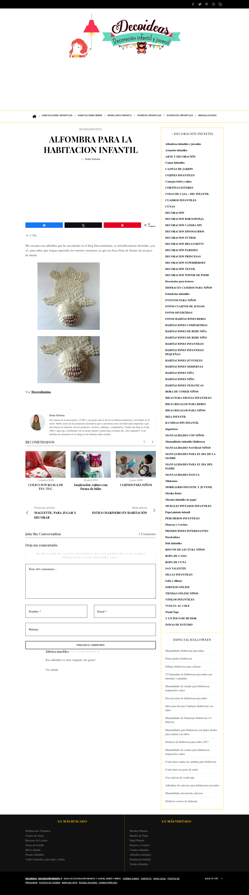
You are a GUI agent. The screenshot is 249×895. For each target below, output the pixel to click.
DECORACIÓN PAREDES (181, 250)
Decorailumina (41, 392)
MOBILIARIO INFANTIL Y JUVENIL (188, 487)
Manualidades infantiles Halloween (185, 441)
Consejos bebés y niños (178, 181)
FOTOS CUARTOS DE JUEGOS (185, 306)
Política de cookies (49, 883)
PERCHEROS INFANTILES (182, 518)
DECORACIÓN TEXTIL (90, 129)
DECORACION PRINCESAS (183, 256)
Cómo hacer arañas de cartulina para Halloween (190, 761)
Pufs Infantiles (173, 543)
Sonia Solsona (92, 159)
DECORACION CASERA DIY (183, 225)
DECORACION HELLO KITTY (184, 244)
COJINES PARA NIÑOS (136, 485)
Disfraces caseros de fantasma (181, 801)
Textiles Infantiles (139, 864)
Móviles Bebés (173, 493)
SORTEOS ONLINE (177, 587)
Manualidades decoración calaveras (184, 793)
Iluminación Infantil (140, 859)
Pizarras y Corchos (176, 524)
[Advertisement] (124, 81)
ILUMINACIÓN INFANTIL (182, 423)
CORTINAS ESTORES (179, 187)
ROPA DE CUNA (175, 562)
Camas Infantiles (175, 163)
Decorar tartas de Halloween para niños (186, 698)
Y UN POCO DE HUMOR (180, 618)
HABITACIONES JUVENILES (184, 360)
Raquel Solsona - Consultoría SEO (98, 883)
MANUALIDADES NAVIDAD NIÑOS (188, 448)
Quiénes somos (131, 879)
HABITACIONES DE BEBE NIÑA (186, 331)
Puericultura (172, 537)
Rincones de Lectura (36, 840)
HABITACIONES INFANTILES (184, 344)
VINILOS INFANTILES (179, 599)
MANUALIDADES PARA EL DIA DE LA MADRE (190, 456)
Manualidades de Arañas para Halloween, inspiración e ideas (187, 688)
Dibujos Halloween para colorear (183, 666)
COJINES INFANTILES (180, 175)
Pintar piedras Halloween (178, 658)
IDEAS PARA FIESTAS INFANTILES (188, 398)
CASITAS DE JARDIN (179, 169)
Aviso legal (159, 879)
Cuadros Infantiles (139, 850)
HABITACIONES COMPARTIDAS (186, 325)
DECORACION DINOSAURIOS (184, 231)
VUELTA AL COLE (177, 606)
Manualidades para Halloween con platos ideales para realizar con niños (191, 732)
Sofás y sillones (173, 581)
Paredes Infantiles (34, 854)
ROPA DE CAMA (176, 556)
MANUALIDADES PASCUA (182, 475)
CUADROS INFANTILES (180, 200)
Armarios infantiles (176, 150)
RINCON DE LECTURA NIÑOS (185, 549)
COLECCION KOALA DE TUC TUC (45, 487)
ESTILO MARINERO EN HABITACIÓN (119, 510)
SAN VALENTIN (175, 568)
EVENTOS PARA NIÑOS (180, 300)
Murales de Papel (139, 835)
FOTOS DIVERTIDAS (178, 312)
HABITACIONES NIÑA (179, 373)
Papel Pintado (137, 840)
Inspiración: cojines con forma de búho (90, 487)
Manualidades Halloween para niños (184, 650)
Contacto (146, 879)
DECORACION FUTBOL (180, 238)
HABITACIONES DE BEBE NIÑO (186, 337)
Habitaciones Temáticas (38, 831)
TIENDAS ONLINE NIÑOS (181, 593)
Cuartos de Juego (34, 835)
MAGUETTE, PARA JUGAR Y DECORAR (55, 513)
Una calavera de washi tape (179, 777)
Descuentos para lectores (179, 281)
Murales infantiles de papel (180, 499)
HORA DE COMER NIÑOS (182, 391)
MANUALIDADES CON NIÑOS (184, 435)
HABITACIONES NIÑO (179, 379)
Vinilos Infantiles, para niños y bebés (45, 859)
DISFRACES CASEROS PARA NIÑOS (188, 287)
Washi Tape (172, 612)
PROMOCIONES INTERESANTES (186, 531)
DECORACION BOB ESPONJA (184, 219)
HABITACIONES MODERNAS (184, 366)
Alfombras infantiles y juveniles (183, 144)
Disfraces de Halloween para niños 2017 (187, 742)
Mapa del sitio (69, 883)
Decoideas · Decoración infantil (42, 879)
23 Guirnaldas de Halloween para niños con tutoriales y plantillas (188, 676)
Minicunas (171, 481)
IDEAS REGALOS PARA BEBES (185, 404)
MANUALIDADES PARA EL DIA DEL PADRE (189, 466)
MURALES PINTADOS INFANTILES (188, 506)
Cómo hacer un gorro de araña (181, 769)
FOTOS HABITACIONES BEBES (185, 319)
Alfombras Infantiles (140, 854)
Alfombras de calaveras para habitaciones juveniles (192, 785)
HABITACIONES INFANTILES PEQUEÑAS (184, 352)
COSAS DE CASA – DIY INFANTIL (187, 194)
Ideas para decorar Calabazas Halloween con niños (189, 708)
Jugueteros (171, 429)
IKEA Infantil (32, 850)
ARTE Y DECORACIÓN (180, 156)
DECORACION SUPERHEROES (185, 262)
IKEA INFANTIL (175, 416)
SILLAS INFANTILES (179, 574)
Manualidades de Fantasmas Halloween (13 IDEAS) (188, 720)
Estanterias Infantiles (177, 294)
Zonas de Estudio (34, 845)
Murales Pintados (139, 831)
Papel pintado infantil (177, 512)
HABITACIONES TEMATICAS (184, 385)
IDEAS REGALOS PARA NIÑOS (185, 410)
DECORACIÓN (174, 213)
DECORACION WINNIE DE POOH (187, 275)
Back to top (211, 879)
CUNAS (170, 206)
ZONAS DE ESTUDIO (178, 624)
